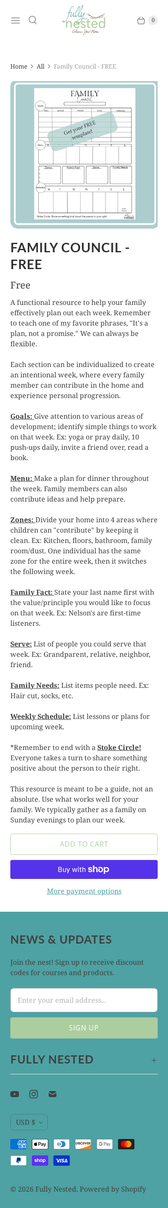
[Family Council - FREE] (84, 155)
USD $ (25, 1122)
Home (18, 66)
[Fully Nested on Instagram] (38, 1094)
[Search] (32, 20)
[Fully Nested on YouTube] (19, 1094)
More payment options (84, 891)
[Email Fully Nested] (57, 1094)
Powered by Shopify (113, 1189)
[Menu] (15, 20)
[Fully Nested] (84, 20)
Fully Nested (55, 1189)
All (40, 66)
